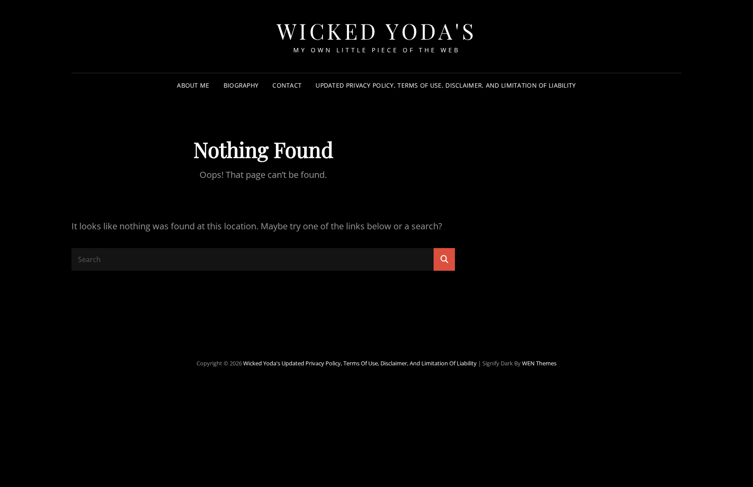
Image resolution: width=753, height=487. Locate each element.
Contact (287, 85)
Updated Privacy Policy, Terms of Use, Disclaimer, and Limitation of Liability (445, 85)
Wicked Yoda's (377, 30)
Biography (241, 85)
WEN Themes (539, 363)
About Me (193, 85)
